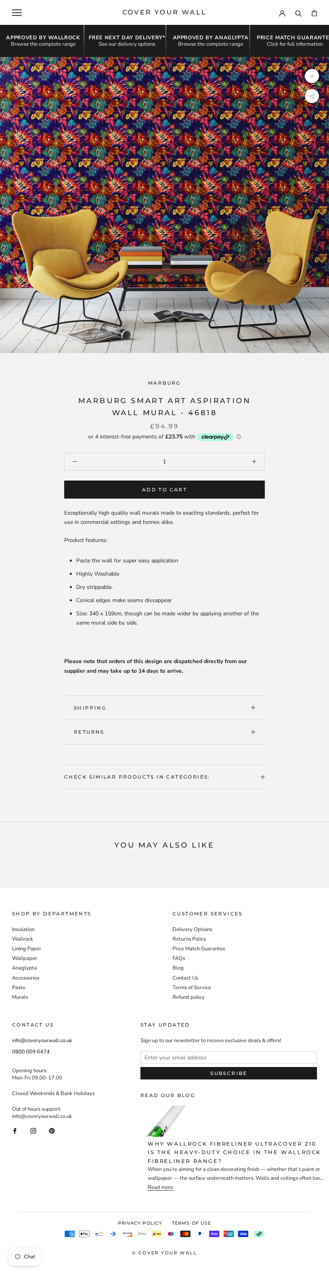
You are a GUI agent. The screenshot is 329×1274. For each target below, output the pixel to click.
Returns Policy (189, 939)
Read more (160, 1187)
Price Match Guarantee (199, 948)
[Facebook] (15, 1130)
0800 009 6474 (31, 1051)
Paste (18, 987)
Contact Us (185, 978)
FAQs (179, 958)
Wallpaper (24, 958)
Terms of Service (192, 987)
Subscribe (229, 1073)
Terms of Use (191, 1223)
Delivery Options (192, 929)
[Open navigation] (17, 12)
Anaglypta (24, 968)
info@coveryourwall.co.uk (42, 1040)
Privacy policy (140, 1223)
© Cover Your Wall (164, 1253)
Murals (20, 997)
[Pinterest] (52, 1130)
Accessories (25, 978)
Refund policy (189, 997)
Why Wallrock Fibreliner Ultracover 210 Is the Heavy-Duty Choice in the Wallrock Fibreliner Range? (234, 1152)
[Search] (298, 12)
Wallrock (22, 939)
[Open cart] (314, 12)
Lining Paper (26, 948)
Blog (178, 968)
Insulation (23, 929)
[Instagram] (33, 1130)
